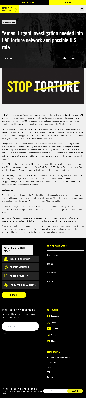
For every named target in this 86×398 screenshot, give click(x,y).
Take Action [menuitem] (28, 2)
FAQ (48, 372)
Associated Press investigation (36, 115)
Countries (51, 272)
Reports (51, 281)
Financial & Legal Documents (58, 357)
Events (49, 367)
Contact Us (51, 362)
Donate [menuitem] (75, 3)
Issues (50, 263)
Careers (50, 377)
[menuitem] (3, 2)
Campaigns (52, 254)
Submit (4, 334)
